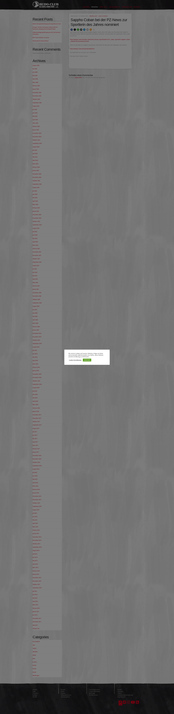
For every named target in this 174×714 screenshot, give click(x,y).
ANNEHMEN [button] (87, 360)
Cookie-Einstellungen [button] (75, 360)
